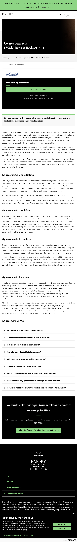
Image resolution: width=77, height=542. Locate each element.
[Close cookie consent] (74, 514)
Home (4, 58)
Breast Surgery (22, 58)
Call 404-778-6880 (38, 90)
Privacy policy (28, 535)
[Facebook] (30, 469)
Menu (72, 15)
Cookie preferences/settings (12, 535)
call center (39, 95)
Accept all (61, 524)
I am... (9, 476)
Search (62, 15)
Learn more (47, 7)
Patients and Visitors (15, 494)
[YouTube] (36, 469)
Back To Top (38, 456)
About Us (10, 482)
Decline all (61, 528)
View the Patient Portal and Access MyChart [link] (38, 430)
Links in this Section (16, 65)
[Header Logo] (7, 15)
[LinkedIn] (46, 469)
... (11, 58)
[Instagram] (41, 469)
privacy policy (36, 98)
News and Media (14, 488)
